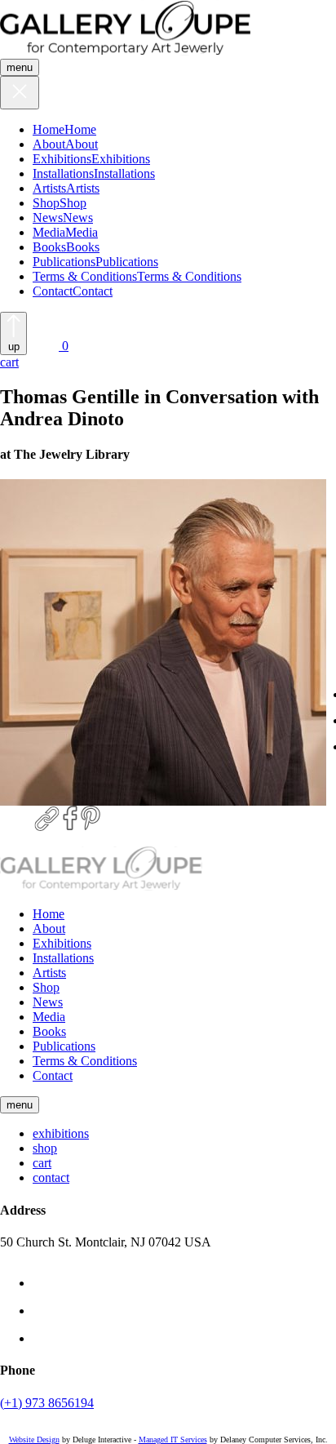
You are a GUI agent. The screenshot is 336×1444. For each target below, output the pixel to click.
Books (49, 247)
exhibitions (61, 1133)
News (48, 217)
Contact (53, 291)
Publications (64, 262)
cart (42, 1163)
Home (48, 129)
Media (49, 232)
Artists (49, 188)
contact (51, 1177)
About (49, 144)
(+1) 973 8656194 (47, 1403)
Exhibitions (62, 159)
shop (45, 1148)
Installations (63, 173)
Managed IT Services (173, 1439)
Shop (46, 203)
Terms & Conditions (85, 276)
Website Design (34, 1439)
